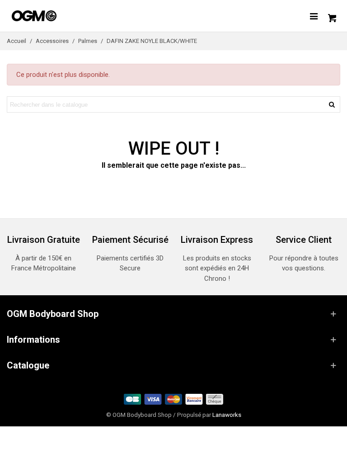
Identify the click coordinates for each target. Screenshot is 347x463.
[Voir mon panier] (331, 15)
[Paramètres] (313, 15)
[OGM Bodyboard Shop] (52, 15)
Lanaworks (226, 414)
